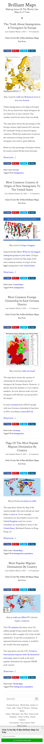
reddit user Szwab (28, 371)
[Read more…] (9, 157)
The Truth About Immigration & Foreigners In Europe (22, 26)
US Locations (14, 723)
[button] (22, 731)
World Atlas (24, 705)
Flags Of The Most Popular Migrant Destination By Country (22, 446)
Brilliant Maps (22, 5)
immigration (19, 173)
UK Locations (25, 723)
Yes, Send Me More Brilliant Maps (22, 740)
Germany (14, 404)
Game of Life (33, 714)
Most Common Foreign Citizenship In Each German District (22, 300)
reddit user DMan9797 (21, 617)
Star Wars (24, 714)
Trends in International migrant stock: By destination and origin (21, 654)
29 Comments (34, 32)
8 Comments (34, 454)
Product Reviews (13, 705)
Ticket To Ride (23, 717)
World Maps (18, 550)
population (28, 553)
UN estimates (13, 627)
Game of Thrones (23, 708)
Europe (16, 170)
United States (29, 265)
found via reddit (30, 501)
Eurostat (26, 100)
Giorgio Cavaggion (28, 245)
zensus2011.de (27, 411)
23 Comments (34, 571)
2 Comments (34, 193)
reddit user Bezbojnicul (24, 97)
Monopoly (15, 714)
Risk (14, 708)
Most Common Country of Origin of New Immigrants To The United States (22, 186)
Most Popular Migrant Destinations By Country (22, 565)
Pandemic (13, 717)
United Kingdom (10, 521)
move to (14, 514)
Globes (8, 714)
